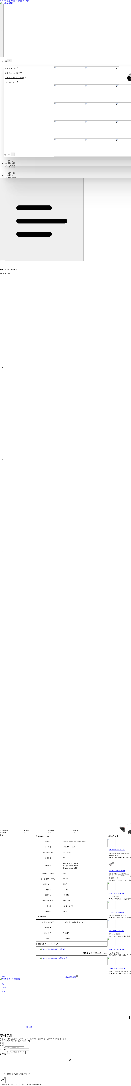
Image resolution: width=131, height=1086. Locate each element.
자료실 (10, 175)
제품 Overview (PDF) (12, 73)
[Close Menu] (2, 30)
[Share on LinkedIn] (50, 551)
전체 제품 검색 (10, 68)
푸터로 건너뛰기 (23, 1)
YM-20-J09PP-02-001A (117, 968)
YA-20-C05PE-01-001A (117, 912)
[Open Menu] (42, 219)
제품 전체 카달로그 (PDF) (14, 78)
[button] (18, 835)
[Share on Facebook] (50, 367)
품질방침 (11, 163)
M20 (2, 262)
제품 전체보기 (71, 977)
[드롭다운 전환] (9, 60)
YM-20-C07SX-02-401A (117, 949)
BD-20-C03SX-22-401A (117, 850)
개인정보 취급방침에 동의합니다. (19, 1074)
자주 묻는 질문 (10, 82)
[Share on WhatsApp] (50, 643)
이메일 (2, 1047)
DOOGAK (22, 1028)
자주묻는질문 (13, 177)
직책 (1, 1045)
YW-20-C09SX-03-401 (116, 893)
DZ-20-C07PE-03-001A (117, 871)
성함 (1, 1043)
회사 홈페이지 (5, 1049)
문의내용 (3, 1054)
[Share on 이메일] (50, 827)
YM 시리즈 (5, 264)
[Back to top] (124, 1080)
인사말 (10, 161)
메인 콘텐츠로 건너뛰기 (8, 1)
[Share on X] (50, 459)
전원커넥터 (5, 266)
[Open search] (85, 260)
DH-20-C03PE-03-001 (116, 931)
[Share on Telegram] (50, 735)
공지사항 (11, 173)
